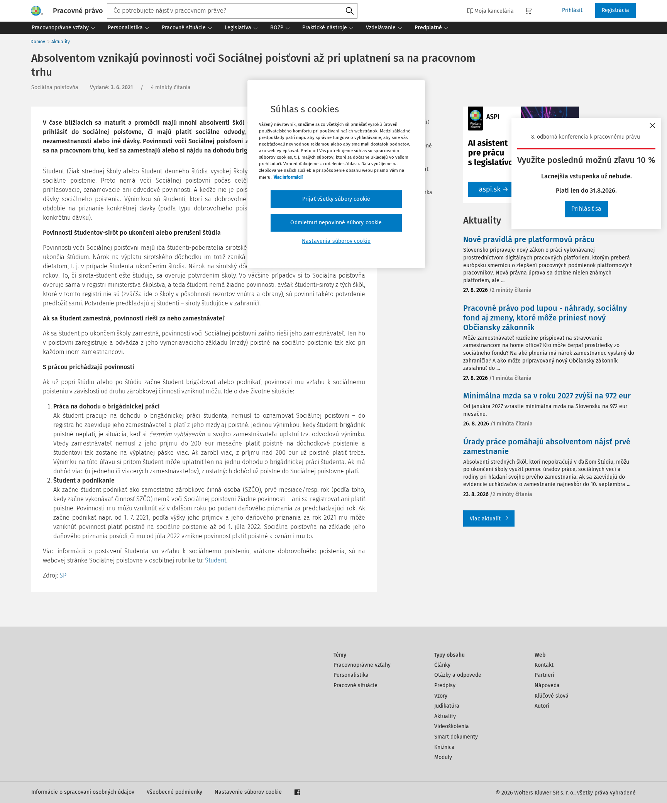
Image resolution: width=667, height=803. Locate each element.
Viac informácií (288, 177)
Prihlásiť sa (586, 208)
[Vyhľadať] (349, 11)
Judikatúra (446, 706)
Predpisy (444, 685)
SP (62, 575)
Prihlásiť (572, 10)
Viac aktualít (485, 518)
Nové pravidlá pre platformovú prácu (529, 239)
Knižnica (444, 747)
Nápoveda (547, 685)
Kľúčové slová (552, 696)
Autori (542, 706)
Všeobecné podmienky (174, 792)
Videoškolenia (451, 726)
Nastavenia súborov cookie (336, 241)
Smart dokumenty (456, 737)
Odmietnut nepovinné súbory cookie (336, 222)
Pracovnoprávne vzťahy (362, 665)
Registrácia (615, 10)
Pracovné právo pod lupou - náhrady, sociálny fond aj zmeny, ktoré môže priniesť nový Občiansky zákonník (545, 317)
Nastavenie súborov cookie (248, 792)
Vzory (440, 696)
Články (442, 665)
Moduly (443, 757)
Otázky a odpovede (457, 675)
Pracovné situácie (356, 685)
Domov (37, 41)
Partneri (544, 675)
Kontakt (544, 665)
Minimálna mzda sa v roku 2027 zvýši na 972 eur (547, 395)
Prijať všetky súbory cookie (336, 199)
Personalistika (351, 675)
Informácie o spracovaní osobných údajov (82, 792)
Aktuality (60, 41)
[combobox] (232, 11)
